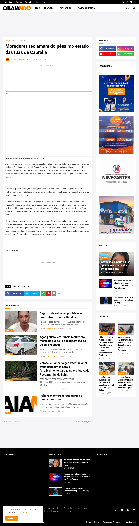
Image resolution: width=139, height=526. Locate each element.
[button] (127, 8)
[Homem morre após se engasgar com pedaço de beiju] (105, 300)
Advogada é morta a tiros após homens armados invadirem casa (77, 462)
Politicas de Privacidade (24, 2)
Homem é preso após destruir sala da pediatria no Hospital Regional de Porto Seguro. (125, 382)
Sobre (11, 2)
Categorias (65, 8)
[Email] (54, 293)
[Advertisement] (69, 24)
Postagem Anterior (12, 421)
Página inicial (11, 41)
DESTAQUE (25, 286)
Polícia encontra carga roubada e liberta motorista (61, 397)
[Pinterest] (48, 293)
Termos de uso (41, 2)
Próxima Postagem (82, 421)
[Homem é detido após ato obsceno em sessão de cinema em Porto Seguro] (105, 283)
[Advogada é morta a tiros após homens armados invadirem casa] (55, 463)
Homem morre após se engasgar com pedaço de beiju (123, 300)
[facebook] (123, 2)
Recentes (49, 8)
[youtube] (131, 2)
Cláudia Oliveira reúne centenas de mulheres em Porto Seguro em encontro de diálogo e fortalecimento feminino (106, 346)
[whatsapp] (135, 2)
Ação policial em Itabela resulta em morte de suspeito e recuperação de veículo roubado (63, 340)
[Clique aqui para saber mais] (69, 435)
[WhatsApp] (43, 293)
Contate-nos (131, 522)
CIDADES (22, 41)
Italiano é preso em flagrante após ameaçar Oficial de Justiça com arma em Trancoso (125, 343)
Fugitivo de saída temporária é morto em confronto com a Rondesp (63, 315)
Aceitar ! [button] (11, 518)
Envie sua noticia (86, 8)
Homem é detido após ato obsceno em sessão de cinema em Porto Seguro (123, 284)
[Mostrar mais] (59, 293)
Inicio (5, 2)
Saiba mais (24, 512)
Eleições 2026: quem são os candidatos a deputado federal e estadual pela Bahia (106, 383)
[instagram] (127, 2)
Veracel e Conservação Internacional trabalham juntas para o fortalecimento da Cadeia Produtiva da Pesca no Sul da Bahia (64, 368)
